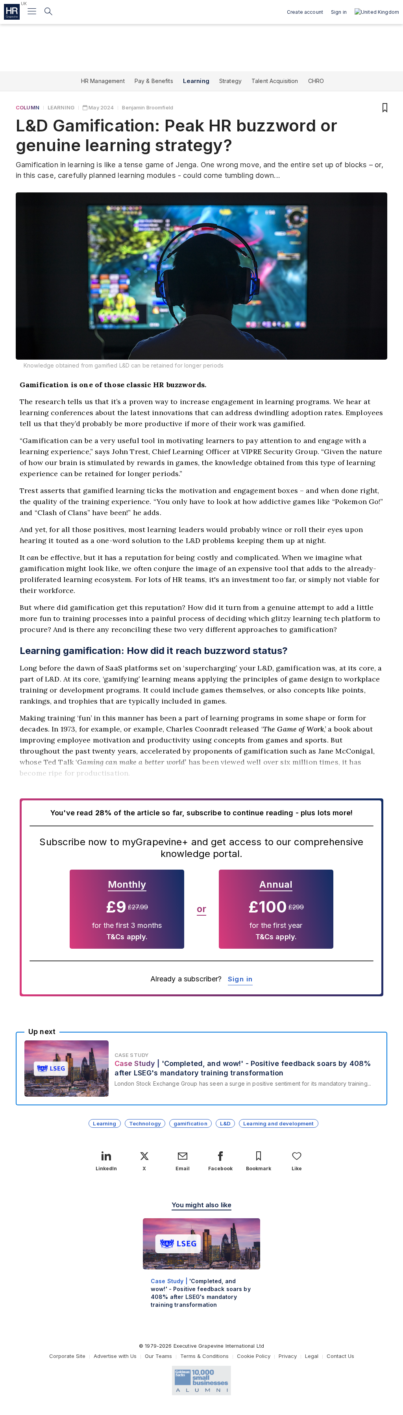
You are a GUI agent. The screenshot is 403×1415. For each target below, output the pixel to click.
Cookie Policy (253, 1356)
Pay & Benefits (154, 81)
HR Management (103, 81)
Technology (145, 1123)
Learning (196, 81)
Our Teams (158, 1356)
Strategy (230, 81)
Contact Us (340, 1356)
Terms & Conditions (204, 1356)
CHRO (316, 81)
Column (27, 107)
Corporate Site (67, 1356)
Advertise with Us (115, 1356)
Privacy (288, 1356)
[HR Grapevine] (12, 12)
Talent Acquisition (274, 81)
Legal (311, 1356)
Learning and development (278, 1123)
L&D (225, 1123)
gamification (190, 1123)
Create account (305, 12)
